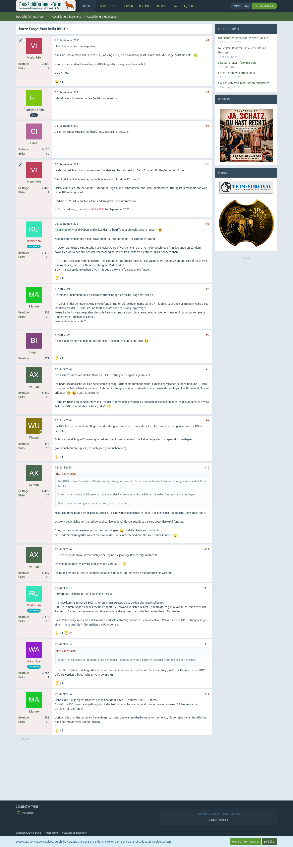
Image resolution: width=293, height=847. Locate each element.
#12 (206, 587)
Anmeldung (241, 6)
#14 (206, 694)
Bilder (21, 68)
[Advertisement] (114, 768)
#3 (207, 125)
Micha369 (97, 209)
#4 (207, 164)
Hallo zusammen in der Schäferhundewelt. (244, 83)
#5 (207, 223)
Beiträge (23, 63)
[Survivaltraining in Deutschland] (245, 188)
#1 (207, 40)
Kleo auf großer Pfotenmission (237, 62)
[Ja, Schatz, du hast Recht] (246, 135)
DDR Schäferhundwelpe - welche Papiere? (243, 38)
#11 (206, 549)
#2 (207, 92)
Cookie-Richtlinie (218, 819)
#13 (206, 643)
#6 (207, 289)
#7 (207, 334)
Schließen (269, 841)
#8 (207, 369)
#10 (206, 467)
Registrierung (264, 6)
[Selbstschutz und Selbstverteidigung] (246, 223)
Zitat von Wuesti (66, 473)
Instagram (27, 812)
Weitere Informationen (246, 841)
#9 (207, 420)
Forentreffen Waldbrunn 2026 (236, 72)
